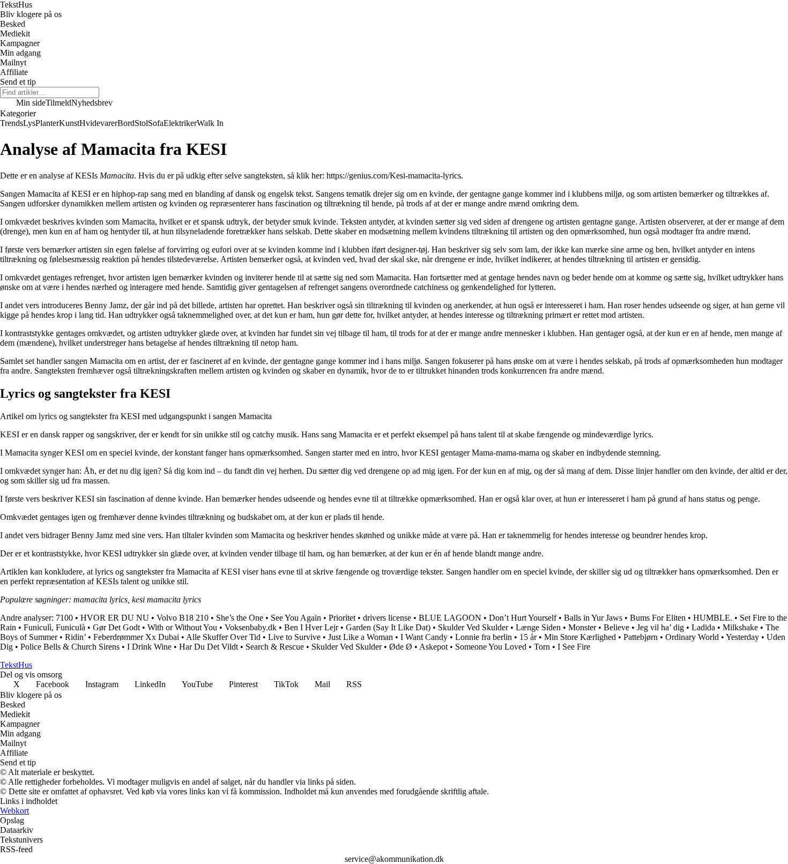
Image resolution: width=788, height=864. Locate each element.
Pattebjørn (640, 637)
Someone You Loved (490, 646)
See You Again (296, 617)
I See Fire (573, 646)
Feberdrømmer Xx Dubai (136, 637)
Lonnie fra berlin (483, 637)
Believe (616, 627)
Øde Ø (400, 646)
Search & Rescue (275, 646)
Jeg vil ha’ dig (660, 627)
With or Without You (182, 627)
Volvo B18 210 (183, 617)
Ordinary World (692, 637)
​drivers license (387, 617)
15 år (528, 637)
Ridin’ (75, 637)
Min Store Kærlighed (580, 637)
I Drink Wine (149, 646)
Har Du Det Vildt (208, 646)
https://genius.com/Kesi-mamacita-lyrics (393, 175)
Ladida (703, 627)
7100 (64, 617)
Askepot (433, 646)
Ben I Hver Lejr (311, 627)
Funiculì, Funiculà (54, 627)
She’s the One (239, 617)
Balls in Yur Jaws (593, 617)
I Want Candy (424, 637)
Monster (582, 627)
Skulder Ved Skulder (473, 627)
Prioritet (342, 617)
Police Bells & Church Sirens (70, 646)
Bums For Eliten (658, 617)
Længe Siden (538, 627)
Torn (542, 646)
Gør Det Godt (116, 627)
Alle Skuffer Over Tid (223, 637)
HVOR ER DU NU (114, 617)
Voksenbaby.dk (251, 627)
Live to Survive (294, 637)
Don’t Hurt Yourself (522, 617)
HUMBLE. (712, 617)
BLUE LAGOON (450, 617)
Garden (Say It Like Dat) (388, 627)
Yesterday (742, 637)
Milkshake (740, 627)
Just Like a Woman (360, 637)
